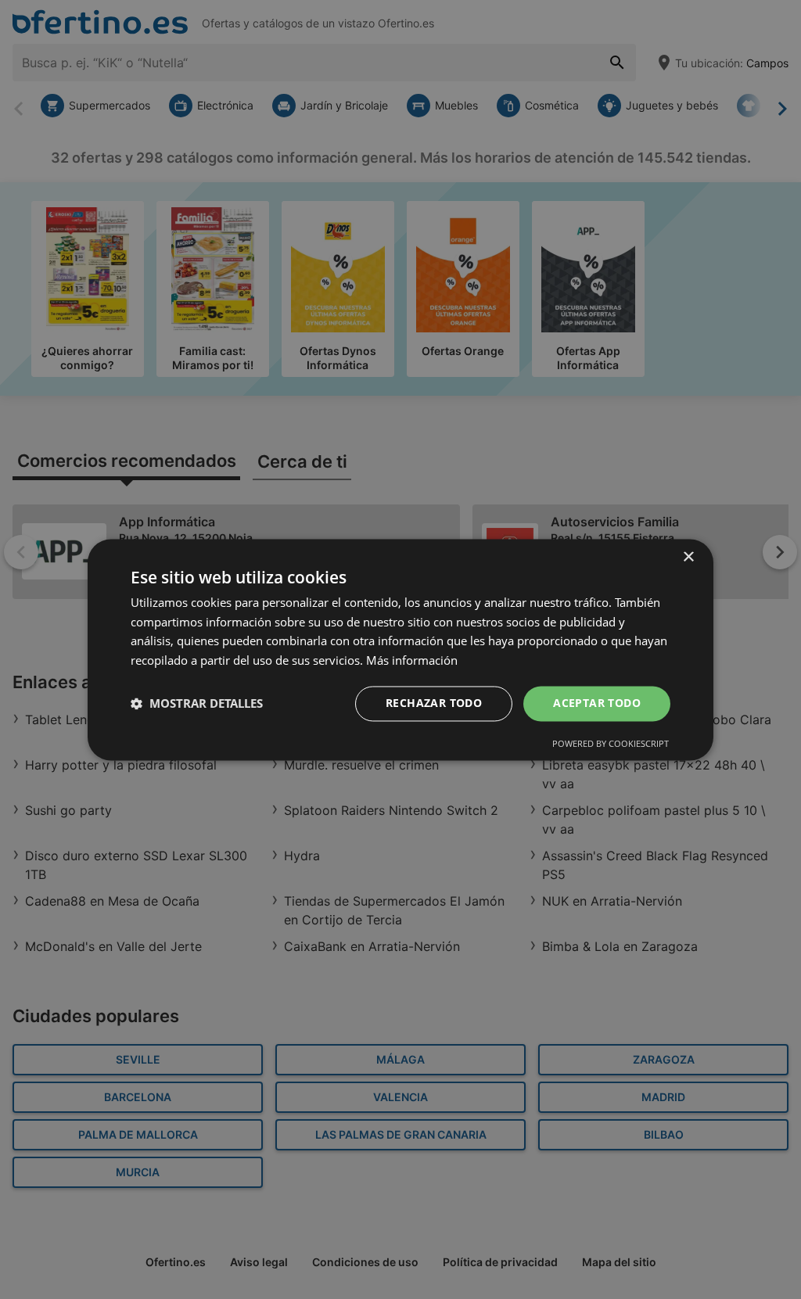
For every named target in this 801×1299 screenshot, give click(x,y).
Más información (412, 661)
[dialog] (400, 649)
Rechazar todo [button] (434, 702)
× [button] (688, 557)
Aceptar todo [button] (597, 702)
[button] (197, 703)
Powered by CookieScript (610, 743)
